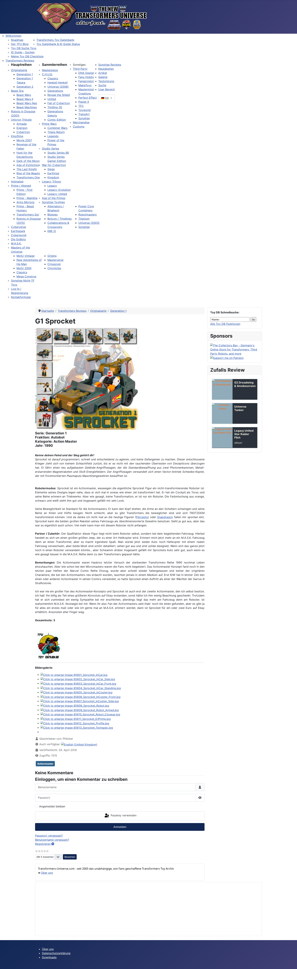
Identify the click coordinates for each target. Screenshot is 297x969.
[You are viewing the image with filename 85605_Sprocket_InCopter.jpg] (76, 692)
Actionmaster (45, 763)
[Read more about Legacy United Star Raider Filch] (222, 437)
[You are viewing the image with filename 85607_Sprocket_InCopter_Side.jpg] (80, 701)
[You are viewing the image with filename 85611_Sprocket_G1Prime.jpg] (76, 718)
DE (107, 98)
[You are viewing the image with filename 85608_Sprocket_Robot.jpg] (75, 705)
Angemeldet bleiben (52, 806)
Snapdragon (165, 517)
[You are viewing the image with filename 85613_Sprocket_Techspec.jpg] (77, 727)
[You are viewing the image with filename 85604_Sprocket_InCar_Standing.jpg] (81, 687)
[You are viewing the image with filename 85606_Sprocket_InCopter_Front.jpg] (80, 696)
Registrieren (43, 844)
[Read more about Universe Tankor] (222, 413)
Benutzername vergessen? (52, 839)
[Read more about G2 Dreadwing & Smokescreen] (222, 389)
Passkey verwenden (123, 815)
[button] (21, 65)
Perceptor (142, 517)
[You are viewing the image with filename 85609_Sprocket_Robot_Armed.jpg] (80, 709)
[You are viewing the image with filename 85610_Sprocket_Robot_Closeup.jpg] (80, 714)
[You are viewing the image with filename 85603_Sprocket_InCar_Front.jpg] (78, 683)
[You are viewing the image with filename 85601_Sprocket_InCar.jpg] (74, 674)
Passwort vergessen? (49, 835)
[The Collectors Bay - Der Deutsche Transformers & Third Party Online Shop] (234, 349)
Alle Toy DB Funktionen (225, 324)
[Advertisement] (141, 909)
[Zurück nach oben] (291, 962)
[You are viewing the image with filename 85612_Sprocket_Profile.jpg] (75, 723)
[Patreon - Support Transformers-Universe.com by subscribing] (227, 357)
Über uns (47, 873)
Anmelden (119, 827)
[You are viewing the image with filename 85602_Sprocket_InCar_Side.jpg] (78, 679)
